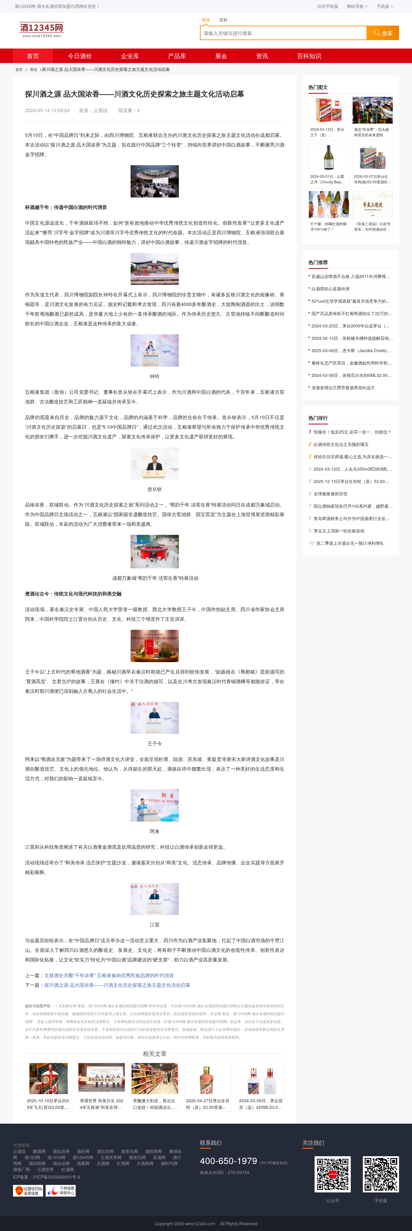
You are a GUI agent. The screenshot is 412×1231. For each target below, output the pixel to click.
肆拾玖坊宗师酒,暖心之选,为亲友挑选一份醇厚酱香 (359, 456)
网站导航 (355, 6)
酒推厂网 (21, 1169)
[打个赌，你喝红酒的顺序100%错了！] (329, 204)
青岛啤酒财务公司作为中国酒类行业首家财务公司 (358, 518)
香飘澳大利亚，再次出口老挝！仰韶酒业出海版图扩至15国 (154, 1107)
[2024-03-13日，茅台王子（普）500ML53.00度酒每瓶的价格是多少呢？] (329, 110)
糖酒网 (39, 1151)
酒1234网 (56, 1157)
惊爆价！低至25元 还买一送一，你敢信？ (350, 432)
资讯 (262, 55)
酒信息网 (61, 1151)
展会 (221, 55)
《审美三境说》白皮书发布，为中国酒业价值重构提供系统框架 (372, 229)
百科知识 (309, 55)
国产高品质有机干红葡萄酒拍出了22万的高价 (354, 313)
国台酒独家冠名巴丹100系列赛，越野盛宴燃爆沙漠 (359, 506)
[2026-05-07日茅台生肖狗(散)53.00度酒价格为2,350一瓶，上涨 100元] (373, 157)
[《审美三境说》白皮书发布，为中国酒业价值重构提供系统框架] (373, 204)
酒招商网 (153, 1151)
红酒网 (123, 1163)
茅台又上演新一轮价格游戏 (336, 531)
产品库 (177, 55)
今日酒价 (80, 55)
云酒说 (19, 1151)
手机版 (383, 6)
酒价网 (83, 1151)
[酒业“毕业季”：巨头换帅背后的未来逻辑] (373, 110)
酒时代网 (169, 1163)
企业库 (130, 55)
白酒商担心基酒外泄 (331, 289)
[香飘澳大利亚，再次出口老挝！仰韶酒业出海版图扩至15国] (155, 1078)
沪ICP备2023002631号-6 (56, 1177)
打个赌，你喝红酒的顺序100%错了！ (328, 226)
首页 (33, 55)
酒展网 (83, 1163)
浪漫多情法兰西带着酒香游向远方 (343, 387)
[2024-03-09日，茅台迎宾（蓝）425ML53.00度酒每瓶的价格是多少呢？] (261, 1086)
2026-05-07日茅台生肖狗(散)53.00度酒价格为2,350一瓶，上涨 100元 (372, 184)
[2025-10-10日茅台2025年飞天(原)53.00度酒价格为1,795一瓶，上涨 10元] (48, 1086)
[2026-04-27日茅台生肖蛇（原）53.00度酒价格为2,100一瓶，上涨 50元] (208, 1086)
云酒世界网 (111, 1157)
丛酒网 (103, 1163)
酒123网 (32, 1157)
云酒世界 (45, 1169)
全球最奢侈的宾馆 (328, 494)
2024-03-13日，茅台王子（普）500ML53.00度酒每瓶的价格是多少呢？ (328, 137)
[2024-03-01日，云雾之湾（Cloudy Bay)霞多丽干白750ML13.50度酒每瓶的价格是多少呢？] (329, 157)
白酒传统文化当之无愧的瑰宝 (339, 444)
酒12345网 (83, 1157)
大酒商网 (145, 1163)
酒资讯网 (129, 1151)
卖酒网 (159, 1157)
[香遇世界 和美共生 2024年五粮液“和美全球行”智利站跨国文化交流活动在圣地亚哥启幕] (101, 1077)
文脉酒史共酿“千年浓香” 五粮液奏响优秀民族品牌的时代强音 (109, 975)
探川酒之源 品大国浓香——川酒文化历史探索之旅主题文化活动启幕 (117, 984)
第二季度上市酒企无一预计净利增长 (346, 543)
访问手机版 (327, 6)
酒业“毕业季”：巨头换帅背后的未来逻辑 (371, 132)
